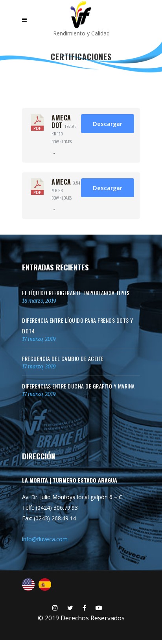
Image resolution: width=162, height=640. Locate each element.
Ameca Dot (61, 121)
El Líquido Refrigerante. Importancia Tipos (75, 293)
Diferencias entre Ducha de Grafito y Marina (78, 386)
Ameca (61, 182)
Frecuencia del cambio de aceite (63, 358)
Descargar (107, 124)
